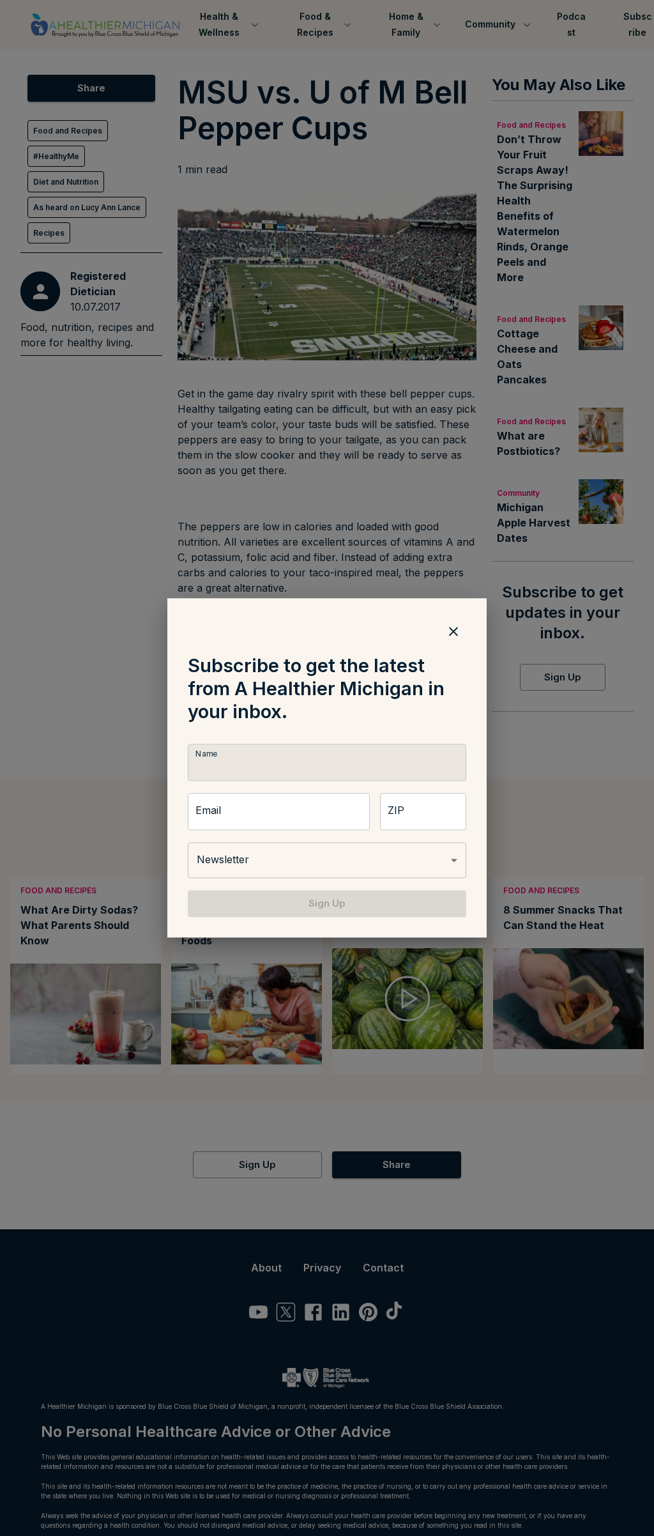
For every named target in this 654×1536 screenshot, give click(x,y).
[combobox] (327, 860)
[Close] (453, 631)
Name (206, 753)
